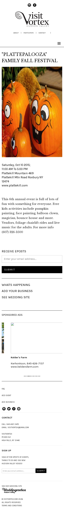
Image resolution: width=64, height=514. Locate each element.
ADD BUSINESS (8, 402)
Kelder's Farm (14, 357)
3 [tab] (27, 376)
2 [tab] (25, 376)
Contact (42, 33)
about (16, 33)
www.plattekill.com (15, 185)
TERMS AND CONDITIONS (12, 506)
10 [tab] (38, 376)
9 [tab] (36, 376)
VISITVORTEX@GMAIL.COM (18, 427)
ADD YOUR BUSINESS (17, 291)
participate (29, 33)
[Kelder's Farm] (33, 337)
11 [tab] (39, 376)
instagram (29, 6)
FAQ (3, 389)
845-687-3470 (12, 424)
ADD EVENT (6, 395)
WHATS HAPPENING (16, 285)
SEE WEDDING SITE (16, 297)
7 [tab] (33, 376)
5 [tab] (30, 376)
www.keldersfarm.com (19, 366)
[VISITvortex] (32, 25)
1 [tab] (24, 376)
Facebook (34, 6)
